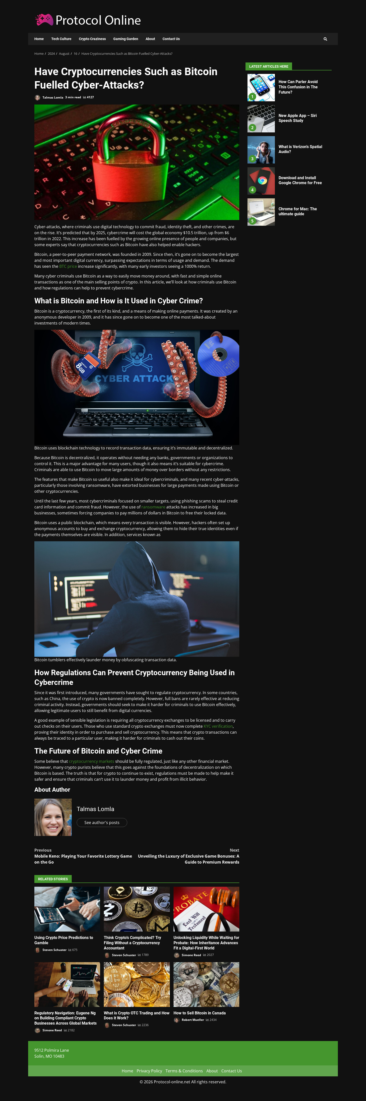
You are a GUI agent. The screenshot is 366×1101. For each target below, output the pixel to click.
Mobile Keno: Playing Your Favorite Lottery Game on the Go (83, 856)
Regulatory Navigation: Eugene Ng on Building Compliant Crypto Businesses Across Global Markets (67, 984)
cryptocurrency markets (91, 761)
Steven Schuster (54, 950)
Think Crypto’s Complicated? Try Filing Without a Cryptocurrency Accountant (137, 909)
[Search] (325, 39)
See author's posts (102, 822)
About (150, 39)
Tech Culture (61, 39)
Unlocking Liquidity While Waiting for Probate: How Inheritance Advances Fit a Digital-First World (206, 909)
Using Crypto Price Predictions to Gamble (67, 909)
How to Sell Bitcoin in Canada (206, 984)
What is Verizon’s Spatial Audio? (261, 150)
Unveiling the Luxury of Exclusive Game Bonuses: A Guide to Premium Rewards (188, 856)
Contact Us (171, 39)
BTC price (68, 266)
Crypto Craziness (92, 39)
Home (39, 39)
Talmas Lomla (52, 97)
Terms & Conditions (184, 1071)
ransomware (153, 507)
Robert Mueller (192, 1020)
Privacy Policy (149, 1071)
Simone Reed (191, 955)
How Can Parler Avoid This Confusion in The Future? (261, 87)
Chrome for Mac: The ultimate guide (261, 212)
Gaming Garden (125, 39)
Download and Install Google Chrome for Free (261, 181)
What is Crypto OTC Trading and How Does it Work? (137, 984)
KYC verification (218, 726)
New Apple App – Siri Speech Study (261, 118)
